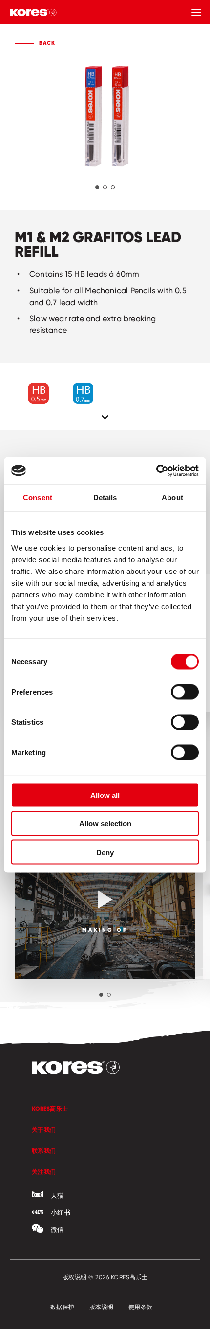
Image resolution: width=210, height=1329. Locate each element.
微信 (57, 1229)
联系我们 (44, 1150)
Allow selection (105, 823)
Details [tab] (105, 497)
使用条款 (140, 1306)
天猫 (57, 1195)
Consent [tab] (37, 497)
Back (47, 43)
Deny (105, 852)
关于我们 (44, 1129)
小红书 (60, 1212)
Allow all (105, 795)
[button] (97, 187)
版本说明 (101, 1306)
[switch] (185, 691)
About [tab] (172, 497)
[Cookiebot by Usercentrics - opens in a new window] (156, 470)
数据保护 (62, 1306)
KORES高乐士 (50, 1108)
